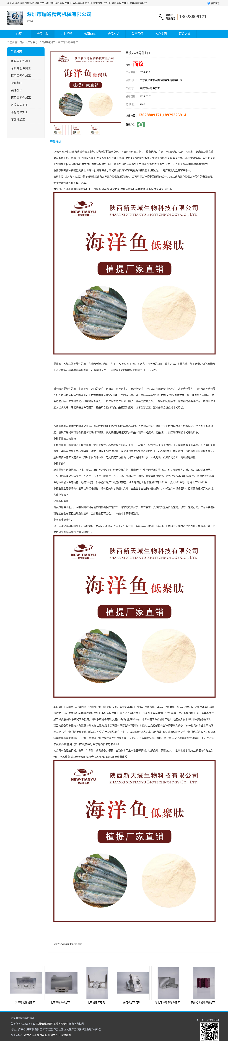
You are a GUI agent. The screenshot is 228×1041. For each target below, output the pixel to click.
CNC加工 (17, 82)
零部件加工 (18, 119)
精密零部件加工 (21, 75)
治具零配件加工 (21, 68)
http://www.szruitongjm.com (67, 944)
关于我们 (137, 33)
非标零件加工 (47, 42)
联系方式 (184, 33)
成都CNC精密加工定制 (203, 1002)
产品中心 (42, 33)
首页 (19, 33)
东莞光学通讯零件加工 (167, 1002)
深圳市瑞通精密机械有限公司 (52, 1023)
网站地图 (66, 1035)
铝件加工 (16, 90)
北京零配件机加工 (25, 1002)
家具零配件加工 (21, 61)
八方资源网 (30, 1035)
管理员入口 (54, 1035)
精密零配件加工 (21, 97)
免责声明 (42, 1035)
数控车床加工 (19, 104)
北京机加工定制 (60, 1002)
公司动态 (90, 33)
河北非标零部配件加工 (131, 1002)
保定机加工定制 (96, 1002)
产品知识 (113, 33)
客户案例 (161, 33)
